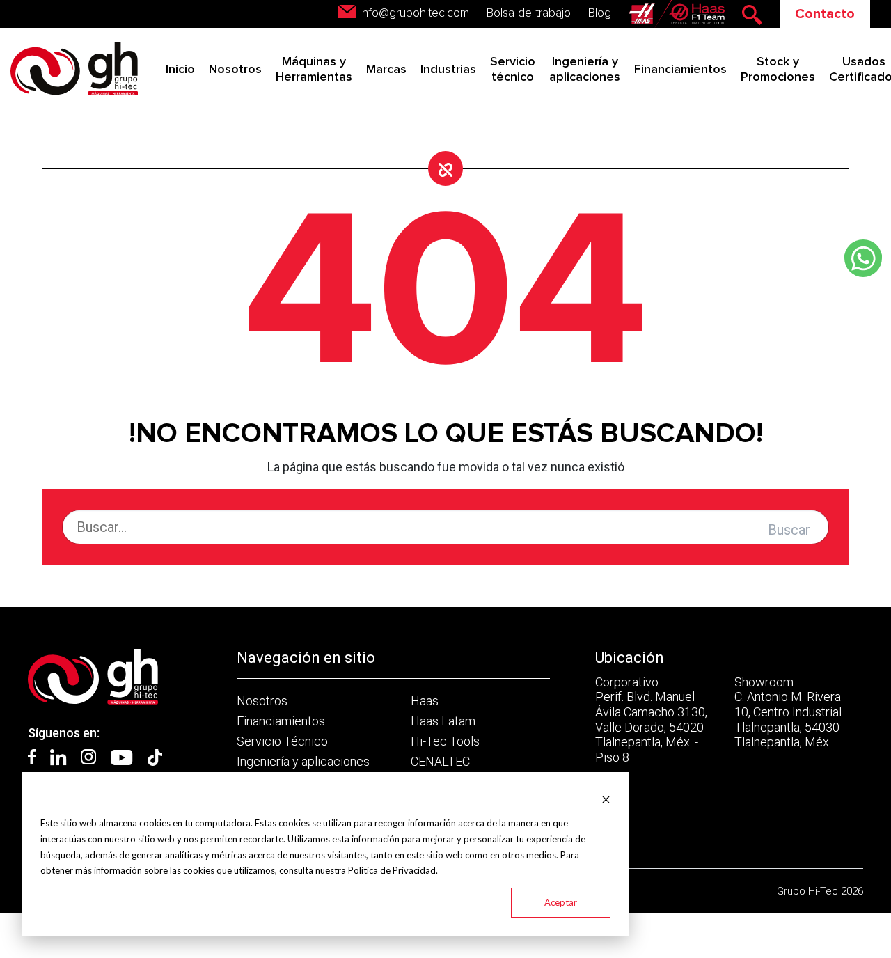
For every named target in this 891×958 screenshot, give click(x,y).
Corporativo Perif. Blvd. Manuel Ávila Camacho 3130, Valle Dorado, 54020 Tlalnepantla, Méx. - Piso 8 (651, 719)
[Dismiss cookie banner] (605, 798)
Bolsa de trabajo (529, 13)
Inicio (180, 69)
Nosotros (235, 69)
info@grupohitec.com (414, 13)
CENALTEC (440, 761)
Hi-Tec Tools (445, 741)
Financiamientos (680, 69)
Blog (599, 13)
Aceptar (560, 902)
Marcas (386, 69)
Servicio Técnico (282, 741)
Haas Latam (443, 721)
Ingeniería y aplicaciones (303, 761)
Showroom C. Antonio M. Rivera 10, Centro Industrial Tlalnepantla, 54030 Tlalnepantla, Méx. (788, 712)
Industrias (448, 69)
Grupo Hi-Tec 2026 (820, 891)
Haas (425, 700)
